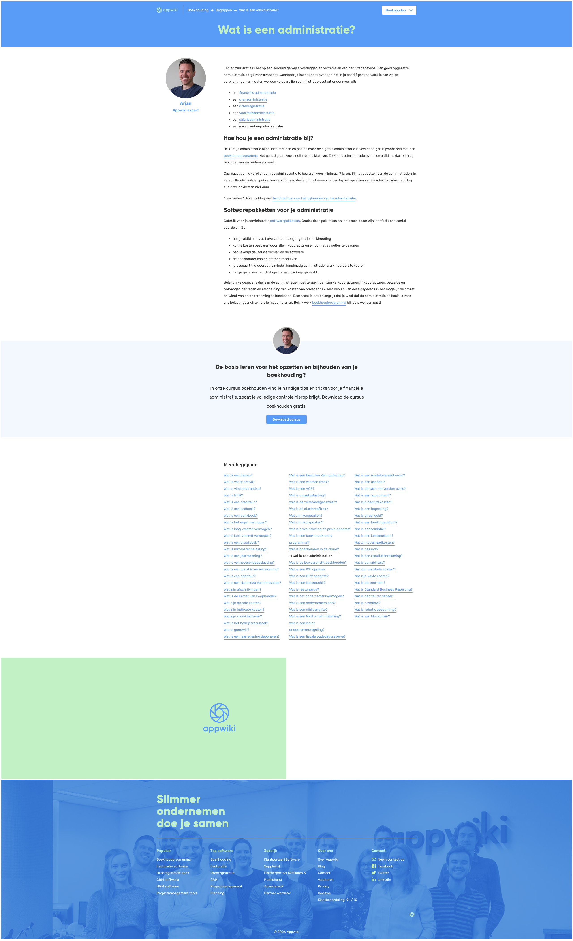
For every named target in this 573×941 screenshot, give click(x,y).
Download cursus (286, 419)
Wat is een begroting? (371, 509)
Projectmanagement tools (177, 893)
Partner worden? (277, 893)
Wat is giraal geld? (368, 515)
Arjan (186, 103)
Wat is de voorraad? (369, 583)
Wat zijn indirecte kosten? (244, 610)
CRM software (168, 880)
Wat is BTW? (233, 495)
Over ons (325, 851)
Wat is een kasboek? (239, 509)
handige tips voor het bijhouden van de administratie (314, 198)
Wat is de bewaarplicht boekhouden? (318, 563)
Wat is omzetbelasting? (307, 495)
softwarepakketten (285, 221)
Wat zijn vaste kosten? (371, 576)
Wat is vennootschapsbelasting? (249, 563)
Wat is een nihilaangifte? (308, 610)
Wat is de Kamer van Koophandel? (250, 596)
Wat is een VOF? (301, 489)
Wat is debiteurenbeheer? (374, 596)
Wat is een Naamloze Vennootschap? (252, 583)
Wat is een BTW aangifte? (309, 576)
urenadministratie (253, 99)
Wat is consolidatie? (370, 529)
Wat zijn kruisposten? (306, 522)
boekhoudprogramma (241, 156)
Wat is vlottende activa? (242, 489)
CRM (214, 880)
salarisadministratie (254, 120)
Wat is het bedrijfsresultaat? (246, 623)
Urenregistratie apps (173, 873)
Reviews (324, 893)
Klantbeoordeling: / (337, 900)
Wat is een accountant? (372, 495)
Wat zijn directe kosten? (242, 603)
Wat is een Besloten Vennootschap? (317, 475)
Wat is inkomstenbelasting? (245, 549)
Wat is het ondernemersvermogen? (316, 596)
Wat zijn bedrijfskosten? (373, 502)
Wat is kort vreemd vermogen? (248, 536)
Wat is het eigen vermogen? (245, 522)
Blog (321, 866)
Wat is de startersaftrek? (308, 509)
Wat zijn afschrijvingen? (242, 589)
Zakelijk (270, 851)
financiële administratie (257, 93)
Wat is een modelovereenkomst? (379, 475)
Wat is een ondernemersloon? (312, 603)
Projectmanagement (226, 886)
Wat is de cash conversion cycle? (380, 489)
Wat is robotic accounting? (375, 610)
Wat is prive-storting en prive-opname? (320, 529)
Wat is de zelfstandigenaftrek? (313, 502)
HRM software (168, 886)
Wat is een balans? (238, 475)
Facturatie (218, 866)
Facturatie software (172, 866)
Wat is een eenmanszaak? (309, 482)
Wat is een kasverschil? (307, 583)
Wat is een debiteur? (240, 576)
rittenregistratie (251, 106)
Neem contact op (391, 859)
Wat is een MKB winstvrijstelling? (315, 616)
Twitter (383, 873)
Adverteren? (273, 886)
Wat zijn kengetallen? (305, 515)
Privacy (323, 886)
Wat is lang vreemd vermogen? (248, 529)
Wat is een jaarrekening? (243, 556)
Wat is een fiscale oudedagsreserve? (317, 636)
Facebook (385, 866)
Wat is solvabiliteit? (369, 563)
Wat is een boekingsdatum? (375, 522)
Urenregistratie (222, 873)
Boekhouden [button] (396, 10)
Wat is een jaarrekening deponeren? (252, 636)
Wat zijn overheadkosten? (374, 542)
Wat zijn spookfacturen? (243, 616)
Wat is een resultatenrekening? (378, 556)
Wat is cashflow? (367, 603)
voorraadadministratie (256, 113)
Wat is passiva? (366, 549)
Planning (217, 893)
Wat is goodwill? (236, 630)
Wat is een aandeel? (369, 482)
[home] (170, 10)
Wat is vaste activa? (239, 482)
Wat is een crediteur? (240, 502)
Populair (164, 851)
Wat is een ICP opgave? (307, 569)
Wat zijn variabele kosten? (374, 569)
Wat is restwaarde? (304, 589)
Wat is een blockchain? (372, 616)
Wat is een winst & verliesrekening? (251, 569)
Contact (324, 873)
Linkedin (384, 880)
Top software (221, 851)
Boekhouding (220, 859)
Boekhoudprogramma (174, 859)
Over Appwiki (328, 859)
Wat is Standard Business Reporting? (383, 589)
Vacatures (326, 880)
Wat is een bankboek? (241, 515)
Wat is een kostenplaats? (373, 536)
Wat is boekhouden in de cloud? (314, 549)
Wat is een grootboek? (241, 542)
